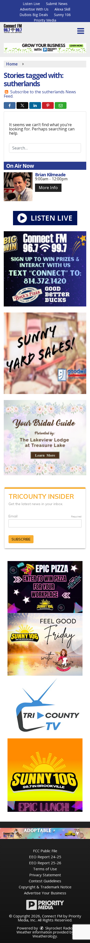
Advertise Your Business (45, 892)
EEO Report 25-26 (45, 862)
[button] (80, 31)
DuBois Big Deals (34, 14)
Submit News (57, 3)
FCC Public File (45, 850)
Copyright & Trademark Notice (45, 886)
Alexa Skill (62, 9)
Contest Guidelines (45, 880)
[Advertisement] (45, 48)
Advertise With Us (34, 9)
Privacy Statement (45, 874)
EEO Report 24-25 (45, 856)
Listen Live (31, 3)
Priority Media (45, 20)
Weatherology (44, 935)
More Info (48, 187)
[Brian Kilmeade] (18, 186)
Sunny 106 (62, 14)
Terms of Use (45, 868)
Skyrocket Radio (58, 927)
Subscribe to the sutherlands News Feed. (40, 94)
